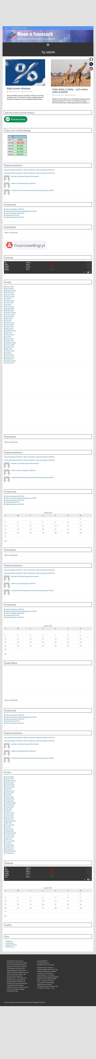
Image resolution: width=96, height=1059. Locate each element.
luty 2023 (8, 305)
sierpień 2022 (10, 317)
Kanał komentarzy (11, 945)
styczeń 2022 (10, 327)
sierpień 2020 (10, 347)
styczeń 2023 (10, 307)
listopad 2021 (10, 329)
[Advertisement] (48, 13)
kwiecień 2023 (10, 301)
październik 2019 (11, 361)
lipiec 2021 (9, 333)
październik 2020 (11, 343)
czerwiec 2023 (10, 297)
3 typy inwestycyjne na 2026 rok (14, 209)
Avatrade (13, 176)
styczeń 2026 (10, 286)
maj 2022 (8, 321)
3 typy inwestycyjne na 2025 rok (45, 173)
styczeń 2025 (10, 288)
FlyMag (35, 1002)
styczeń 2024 (10, 292)
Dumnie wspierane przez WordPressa (15, 1002)
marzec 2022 (10, 325)
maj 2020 (8, 353)
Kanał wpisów (10, 943)
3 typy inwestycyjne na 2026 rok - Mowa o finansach (19, 170)
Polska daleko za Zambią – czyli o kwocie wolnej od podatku (70, 90)
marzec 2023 (10, 302)
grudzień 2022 (10, 309)
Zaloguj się (9, 941)
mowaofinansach (28, 91)
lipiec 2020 (9, 349)
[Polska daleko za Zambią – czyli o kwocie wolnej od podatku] (71, 73)
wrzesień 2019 (10, 363)
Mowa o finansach (35, 33)
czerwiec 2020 (10, 351)
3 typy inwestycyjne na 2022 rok (45, 170)
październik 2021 (11, 331)
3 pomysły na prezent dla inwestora (28, 176)
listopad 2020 (10, 341)
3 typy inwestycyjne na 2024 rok (22, 28)
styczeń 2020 (10, 355)
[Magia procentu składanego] (25, 72)
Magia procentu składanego (18, 88)
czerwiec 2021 (10, 335)
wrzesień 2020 (10, 345)
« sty (5, 541)
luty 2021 (8, 337)
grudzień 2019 (10, 357)
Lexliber (13, 183)
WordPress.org (10, 947)
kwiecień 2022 (10, 323)
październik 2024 (11, 291)
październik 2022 (11, 313)
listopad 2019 (10, 359)
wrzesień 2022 (10, 315)
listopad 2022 (10, 311)
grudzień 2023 (10, 295)
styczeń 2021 (10, 339)
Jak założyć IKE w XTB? (12, 215)
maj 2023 (8, 298)
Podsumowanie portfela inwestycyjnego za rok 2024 (38, 190)
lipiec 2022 (9, 319)
